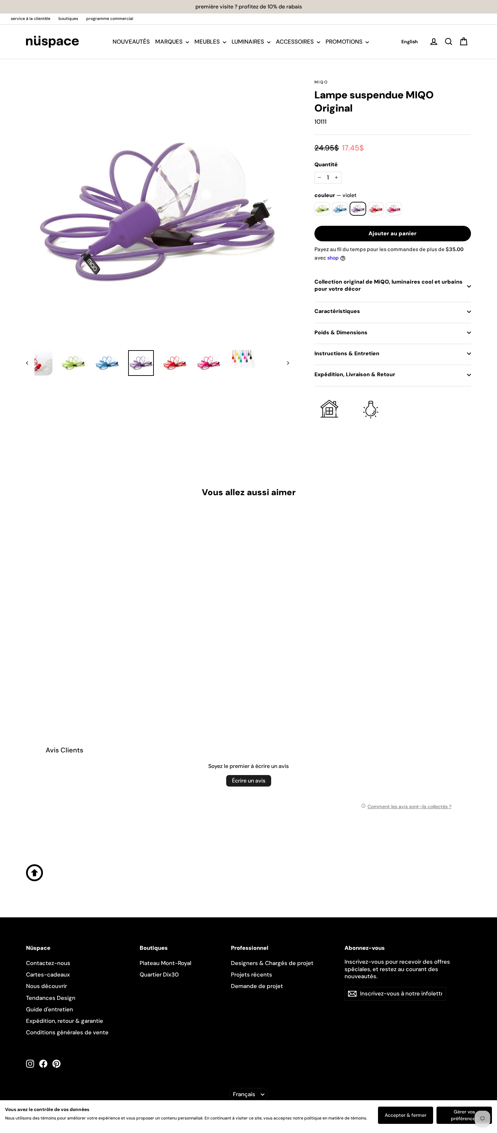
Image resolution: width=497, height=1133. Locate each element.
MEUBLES (207, 41)
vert (322, 208)
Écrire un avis (248, 780)
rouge (375, 208)
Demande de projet (257, 986)
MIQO (321, 82)
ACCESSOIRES (295, 41)
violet (357, 208)
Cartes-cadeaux (48, 974)
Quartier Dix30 (159, 974)
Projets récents (251, 974)
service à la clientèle (30, 18)
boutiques (68, 18)
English (409, 42)
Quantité (326, 164)
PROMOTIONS (345, 41)
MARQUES (169, 41)
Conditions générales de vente (67, 1032)
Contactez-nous (48, 963)
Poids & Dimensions (341, 332)
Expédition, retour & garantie (64, 1020)
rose (393, 208)
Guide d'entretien (49, 1009)
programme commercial (109, 18)
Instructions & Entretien (346, 353)
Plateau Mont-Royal (165, 963)
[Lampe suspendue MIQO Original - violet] (47, 678)
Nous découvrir (46, 986)
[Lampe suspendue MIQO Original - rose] (64, 678)
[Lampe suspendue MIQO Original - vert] (30, 678)
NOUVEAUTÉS (131, 41)
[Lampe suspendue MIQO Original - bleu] (39, 678)
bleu (340, 208)
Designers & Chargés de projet (272, 963)
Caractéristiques (337, 311)
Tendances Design (50, 998)
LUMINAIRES (248, 41)
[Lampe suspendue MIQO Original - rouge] (55, 678)
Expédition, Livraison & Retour (354, 374)
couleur (335, 195)
